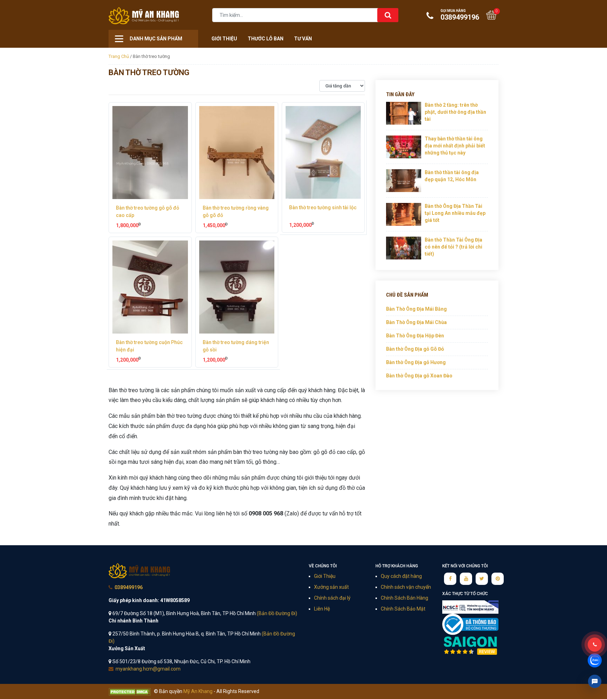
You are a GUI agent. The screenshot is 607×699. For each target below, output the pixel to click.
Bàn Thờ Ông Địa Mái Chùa (416, 322)
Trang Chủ (119, 56)
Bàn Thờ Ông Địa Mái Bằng (416, 309)
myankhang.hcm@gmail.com (148, 669)
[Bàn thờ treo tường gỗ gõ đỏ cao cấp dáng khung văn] (150, 152)
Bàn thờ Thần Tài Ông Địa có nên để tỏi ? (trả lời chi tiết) (453, 246)
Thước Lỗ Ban (265, 38)
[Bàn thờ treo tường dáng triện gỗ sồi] (237, 287)
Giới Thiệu (224, 38)
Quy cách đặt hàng (401, 576)
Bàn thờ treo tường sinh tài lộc (323, 207)
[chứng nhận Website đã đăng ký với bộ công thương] (470, 624)
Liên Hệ (322, 609)
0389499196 (459, 15)
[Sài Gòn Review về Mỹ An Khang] (470, 645)
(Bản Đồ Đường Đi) (277, 613)
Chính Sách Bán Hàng (404, 598)
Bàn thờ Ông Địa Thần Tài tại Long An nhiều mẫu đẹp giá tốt (455, 213)
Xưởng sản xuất (331, 587)
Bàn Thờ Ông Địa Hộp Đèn (415, 335)
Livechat (595, 681)
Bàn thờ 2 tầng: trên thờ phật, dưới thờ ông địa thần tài (455, 111)
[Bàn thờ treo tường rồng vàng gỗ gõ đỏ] (237, 152)
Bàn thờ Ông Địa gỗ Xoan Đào (419, 375)
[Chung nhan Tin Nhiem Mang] (470, 606)
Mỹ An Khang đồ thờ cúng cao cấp (139, 571)
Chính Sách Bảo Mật (403, 609)
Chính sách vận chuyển (406, 587)
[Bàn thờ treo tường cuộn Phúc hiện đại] (150, 287)
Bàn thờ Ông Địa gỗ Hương (416, 362)
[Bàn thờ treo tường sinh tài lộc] (323, 152)
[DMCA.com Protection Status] (130, 691)
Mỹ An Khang (144, 16)
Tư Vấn (303, 38)
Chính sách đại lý (332, 598)
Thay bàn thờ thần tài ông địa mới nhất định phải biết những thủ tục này (455, 145)
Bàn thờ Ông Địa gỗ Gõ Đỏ (415, 349)
